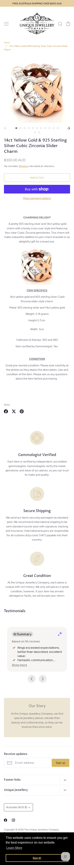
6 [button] (37, 128)
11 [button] (58, 128)
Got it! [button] (37, 857)
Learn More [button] (14, 847)
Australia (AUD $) (16, 807)
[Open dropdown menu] (65, 780)
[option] (37, 90)
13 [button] (39, 132)
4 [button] (29, 128)
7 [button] (41, 128)
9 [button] (49, 128)
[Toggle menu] (6, 24)
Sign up (60, 763)
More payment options (37, 198)
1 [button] (16, 128)
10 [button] (53, 128)
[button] (19, 665)
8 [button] (45, 128)
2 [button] (20, 128)
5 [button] (33, 128)
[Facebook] (5, 820)
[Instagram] (13, 820)
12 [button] (35, 132)
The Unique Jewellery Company (41, 829)
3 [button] (24, 128)
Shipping (23, 166)
